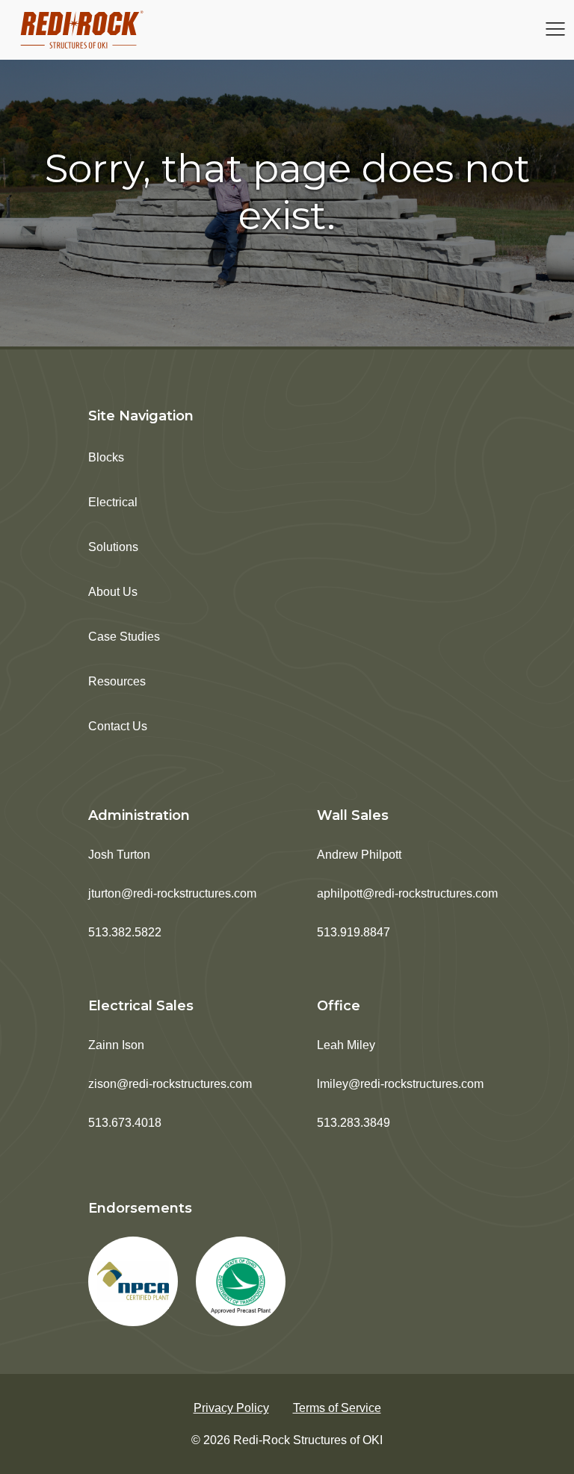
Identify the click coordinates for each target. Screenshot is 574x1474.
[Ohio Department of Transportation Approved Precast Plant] (241, 1281)
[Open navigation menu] (555, 30)
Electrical (113, 502)
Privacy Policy (231, 1408)
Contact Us (117, 726)
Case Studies (124, 636)
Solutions (113, 547)
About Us (113, 591)
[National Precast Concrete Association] (133, 1281)
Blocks (106, 457)
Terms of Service (337, 1408)
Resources (117, 681)
